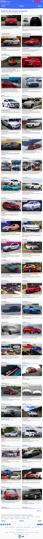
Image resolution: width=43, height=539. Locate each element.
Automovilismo (25, 469)
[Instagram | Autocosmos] (7, 524)
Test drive (24, 344)
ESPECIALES (21, 6)
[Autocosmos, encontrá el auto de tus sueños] (5, 1)
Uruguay (32, 532)
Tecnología (12, 518)
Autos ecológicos (26, 36)
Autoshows (4, 221)
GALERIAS (40, 6)
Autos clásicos (25, 140)
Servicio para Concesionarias (20, 529)
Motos (2, 518)
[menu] (42, 1)
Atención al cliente (12, 527)
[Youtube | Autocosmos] (5, 524)
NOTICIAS (3, 6)
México (26, 532)
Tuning (3, 263)
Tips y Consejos (5, 344)
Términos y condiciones (19, 527)
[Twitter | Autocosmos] (3, 524)
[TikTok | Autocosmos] (9, 524)
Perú (29, 532)
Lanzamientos (25, 489)
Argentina (6, 532)
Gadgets (28, 516)
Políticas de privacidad (27, 527)
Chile (10, 532)
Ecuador (17, 532)
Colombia (13, 532)
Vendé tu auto (37, 1)
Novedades (4, 15)
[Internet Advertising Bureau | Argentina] (23, 536)
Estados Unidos (22, 532)
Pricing (33, 527)
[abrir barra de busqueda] (33, 1)
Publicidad (36, 527)
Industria (3, 325)
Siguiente (39, 510)
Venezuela (36, 532)
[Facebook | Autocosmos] (1, 524)
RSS (26, 529)
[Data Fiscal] (20, 536)
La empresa (6, 527)
